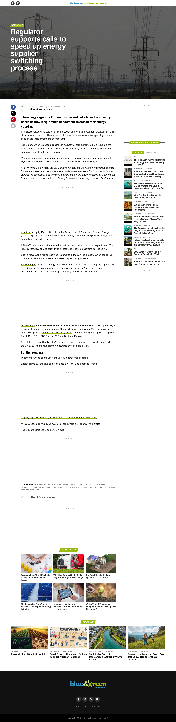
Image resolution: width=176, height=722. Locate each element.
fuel (84, 487)
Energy (103, 485)
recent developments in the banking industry (71, 255)
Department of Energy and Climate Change (65, 485)
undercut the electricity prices (57, 332)
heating (92, 487)
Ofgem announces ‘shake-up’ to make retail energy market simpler (55, 357)
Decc (40, 485)
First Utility (59, 487)
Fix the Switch (63, 131)
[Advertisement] (68, 206)
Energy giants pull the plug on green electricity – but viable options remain (59, 364)
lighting (102, 487)
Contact (96, 707)
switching (36, 489)
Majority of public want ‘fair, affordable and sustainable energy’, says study (59, 417)
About (86, 707)
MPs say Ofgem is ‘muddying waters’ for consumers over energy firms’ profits (60, 424)
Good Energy (28, 325)
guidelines (55, 145)
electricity (92, 485)
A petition (26, 232)
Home (78, 707)
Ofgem (112, 487)
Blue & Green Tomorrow (41, 109)
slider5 (25, 489)
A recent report (28, 264)
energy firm (27, 487)
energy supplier (42, 487)
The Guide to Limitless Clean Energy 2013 (43, 430)
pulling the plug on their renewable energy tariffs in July (60, 345)
